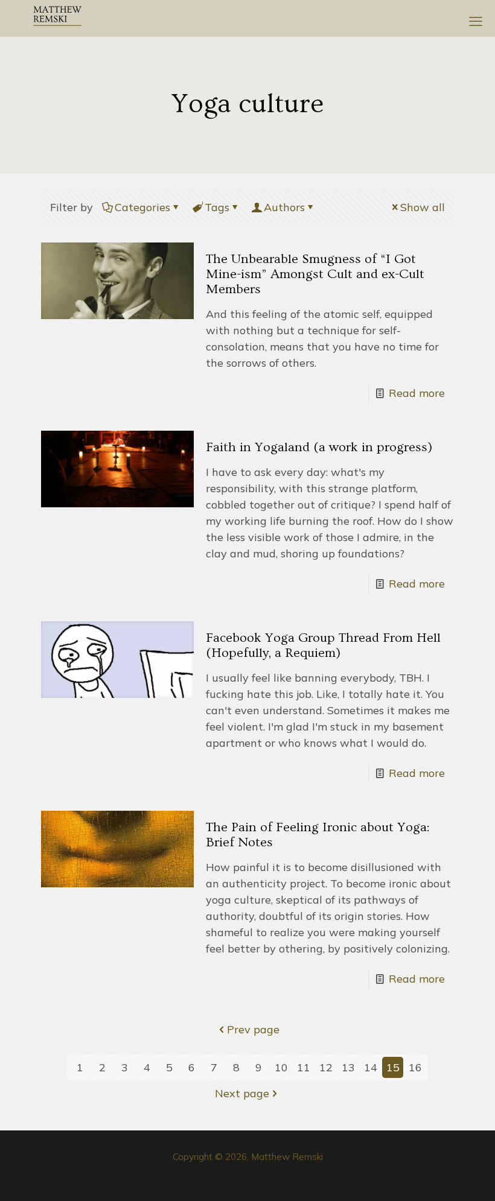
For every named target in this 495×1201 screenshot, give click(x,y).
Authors (284, 207)
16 (415, 1067)
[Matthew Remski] (57, 18)
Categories (142, 207)
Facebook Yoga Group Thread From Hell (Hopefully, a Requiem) (323, 645)
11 (303, 1067)
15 (393, 1067)
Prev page (253, 1029)
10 (281, 1067)
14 (370, 1067)
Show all (422, 207)
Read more (417, 393)
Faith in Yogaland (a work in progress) (319, 447)
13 (348, 1067)
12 (326, 1067)
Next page (242, 1093)
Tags (217, 207)
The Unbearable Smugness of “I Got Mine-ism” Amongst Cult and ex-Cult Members (315, 274)
